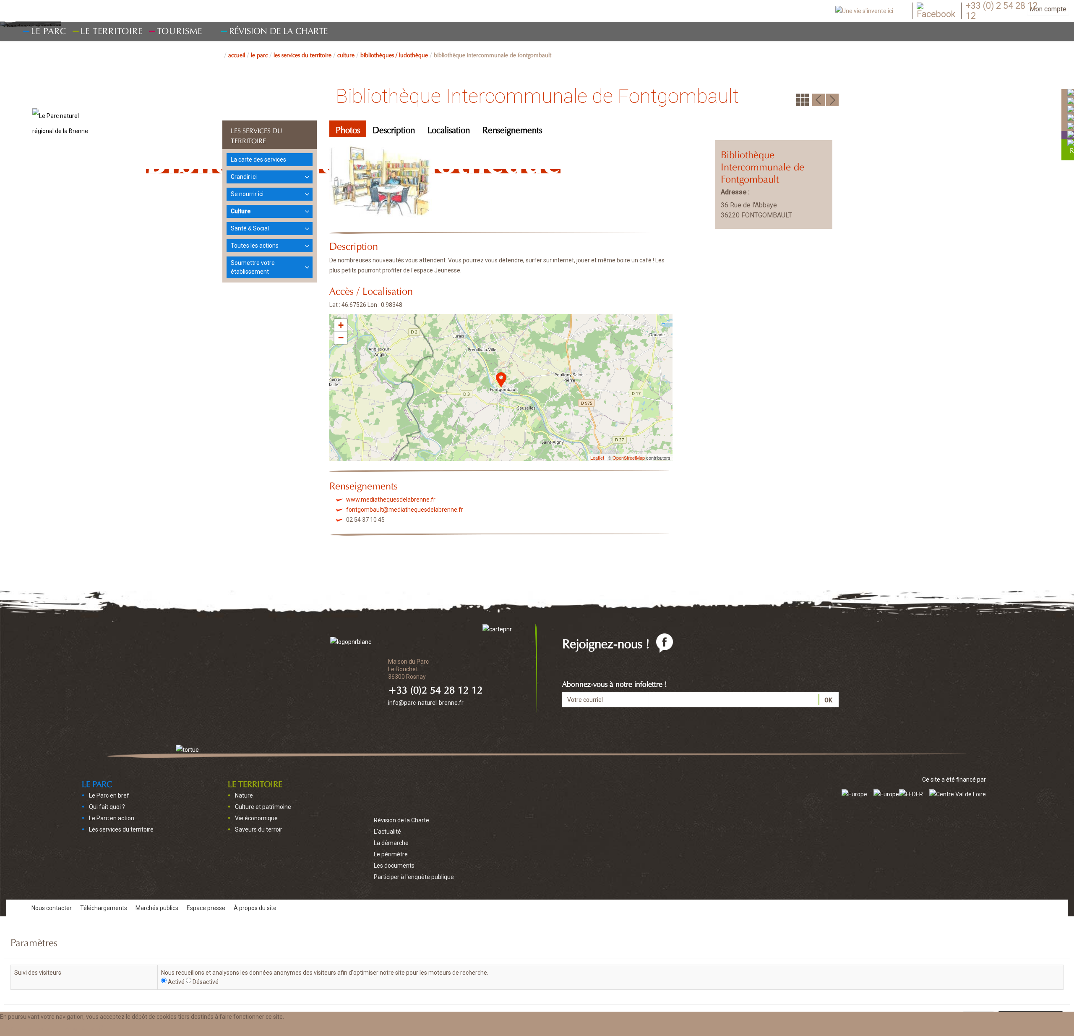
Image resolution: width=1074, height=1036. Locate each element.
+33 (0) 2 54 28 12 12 (1002, 11)
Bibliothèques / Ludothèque (394, 54)
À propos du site (255, 908)
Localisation (449, 128)
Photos (348, 128)
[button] (84, 1029)
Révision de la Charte (278, 29)
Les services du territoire (302, 54)
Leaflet (597, 457)
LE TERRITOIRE (255, 783)
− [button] (341, 337)
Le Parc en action (111, 818)
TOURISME (179, 29)
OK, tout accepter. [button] (28, 1029)
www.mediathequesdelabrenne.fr (390, 499)
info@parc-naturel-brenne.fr (426, 702)
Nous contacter (51, 908)
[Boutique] (1070, 134)
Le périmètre (391, 854)
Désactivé (206, 981)
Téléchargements (103, 908)
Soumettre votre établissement (253, 267)
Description (394, 128)
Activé (176, 981)
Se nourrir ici (247, 194)
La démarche (391, 843)
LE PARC (259, 54)
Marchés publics (157, 908)
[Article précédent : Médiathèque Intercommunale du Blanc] (818, 99)
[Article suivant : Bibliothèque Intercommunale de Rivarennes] (832, 99)
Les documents (394, 865)
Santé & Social (250, 228)
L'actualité (387, 831)
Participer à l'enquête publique (414, 877)
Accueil (236, 54)
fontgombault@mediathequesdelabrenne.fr (404, 509)
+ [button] (341, 325)
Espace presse (206, 908)
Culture (346, 54)
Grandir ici (244, 176)
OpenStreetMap (629, 457)
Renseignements (512, 128)
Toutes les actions (255, 245)
